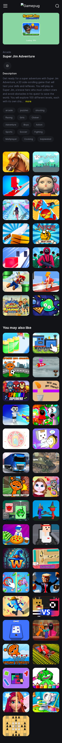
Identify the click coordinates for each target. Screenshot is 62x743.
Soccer (23, 132)
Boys (26, 124)
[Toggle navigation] (5, 6)
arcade (9, 110)
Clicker (35, 117)
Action (39, 124)
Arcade (7, 52)
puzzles (24, 110)
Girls (22, 117)
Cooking (28, 139)
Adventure (11, 124)
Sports (9, 132)
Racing (9, 117)
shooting (39, 110)
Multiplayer (11, 139)
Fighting (38, 132)
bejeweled (45, 139)
